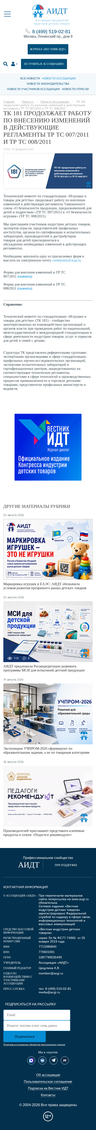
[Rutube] (65, 1060)
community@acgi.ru (66, 260)
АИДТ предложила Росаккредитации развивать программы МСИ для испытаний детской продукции (44, 668)
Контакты (48, 1095)
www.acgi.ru (80, 899)
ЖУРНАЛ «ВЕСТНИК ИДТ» (48, 49)
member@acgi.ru (51, 973)
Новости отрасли (75, 89)
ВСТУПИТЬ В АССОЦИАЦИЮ (44, 64)
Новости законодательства (48, 83)
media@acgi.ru (49, 992)
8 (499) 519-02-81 (51, 31)
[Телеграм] (54, 1060)
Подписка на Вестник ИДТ (48, 1088)
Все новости (30, 78)
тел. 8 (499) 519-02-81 (55, 988)
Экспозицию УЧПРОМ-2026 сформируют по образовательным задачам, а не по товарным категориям (46, 750)
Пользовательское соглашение (48, 1081)
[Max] (31, 1060)
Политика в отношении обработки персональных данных (34, 1044)
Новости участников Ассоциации (33, 89)
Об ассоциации (48, 1075)
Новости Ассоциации (59, 78)
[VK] (42, 1060)
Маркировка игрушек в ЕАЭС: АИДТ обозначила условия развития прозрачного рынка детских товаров (44, 586)
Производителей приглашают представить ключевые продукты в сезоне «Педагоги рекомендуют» (43, 833)
